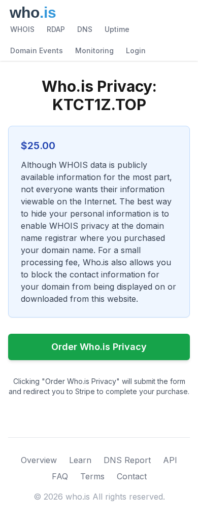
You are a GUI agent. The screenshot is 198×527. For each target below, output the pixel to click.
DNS (84, 29)
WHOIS (22, 29)
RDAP (56, 29)
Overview (39, 460)
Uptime (117, 29)
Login (136, 50)
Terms (92, 476)
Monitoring (94, 50)
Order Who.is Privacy (99, 346)
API (170, 460)
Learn (80, 460)
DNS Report (127, 460)
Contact (132, 476)
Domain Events (36, 50)
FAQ (60, 476)
